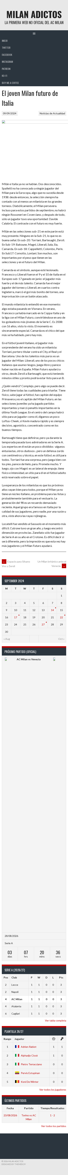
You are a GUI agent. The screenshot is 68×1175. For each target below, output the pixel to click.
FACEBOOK (7, 55)
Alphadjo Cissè (29, 1055)
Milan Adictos (34, 14)
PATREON (6, 69)
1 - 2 (52, 1115)
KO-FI (4, 75)
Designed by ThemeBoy (13, 1164)
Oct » (61, 638)
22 (61, 617)
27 (43, 624)
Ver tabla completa (55, 1020)
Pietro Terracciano (31, 1064)
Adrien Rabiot (28, 1046)
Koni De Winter (29, 1081)
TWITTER (6, 47)
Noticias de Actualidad (52, 113)
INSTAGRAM (7, 61)
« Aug (7, 638)
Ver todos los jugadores (52, 1089)
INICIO (5, 40)
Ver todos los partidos (53, 1126)
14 (52, 610)
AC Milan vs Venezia (29, 659)
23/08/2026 (10, 1115)
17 (15, 617)
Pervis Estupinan (30, 1073)
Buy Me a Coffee (10, 83)
